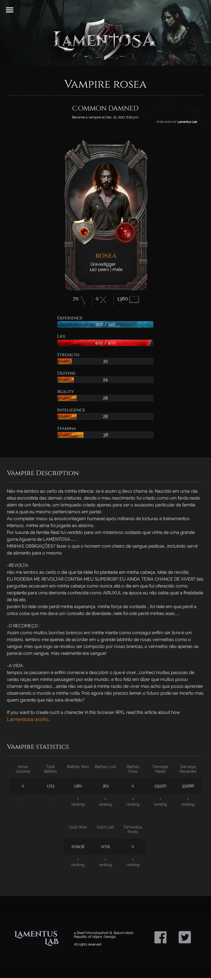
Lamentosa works (28, 719)
